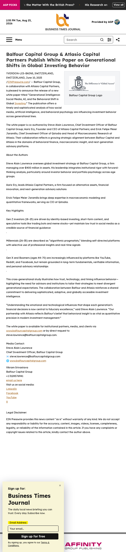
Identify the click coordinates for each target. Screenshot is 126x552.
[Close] (60, 485)
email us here (14, 380)
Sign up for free (33, 536)
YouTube (11, 397)
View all (118, 4)
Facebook (12, 393)
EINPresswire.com (18, 81)
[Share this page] (118, 40)
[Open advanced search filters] (109, 39)
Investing (20, 103)
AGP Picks (10, 4)
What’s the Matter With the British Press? (45, 5)
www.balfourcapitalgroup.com (24, 330)
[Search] (102, 39)
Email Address (18, 522)
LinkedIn (11, 388)
